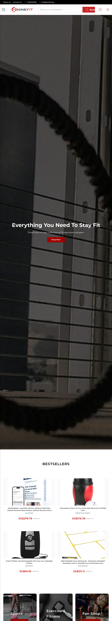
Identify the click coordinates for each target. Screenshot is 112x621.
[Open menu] (3, 9)
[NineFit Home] (22, 9)
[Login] (100, 9)
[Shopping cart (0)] (107, 9)
